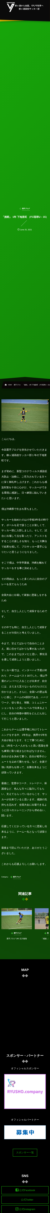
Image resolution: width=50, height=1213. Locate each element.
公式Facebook (27, 1190)
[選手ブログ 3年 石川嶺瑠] (16, 918)
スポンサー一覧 (25, 1152)
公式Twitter (27, 1199)
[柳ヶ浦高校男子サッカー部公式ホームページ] (25, 7)
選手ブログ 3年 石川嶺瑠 (17, 939)
